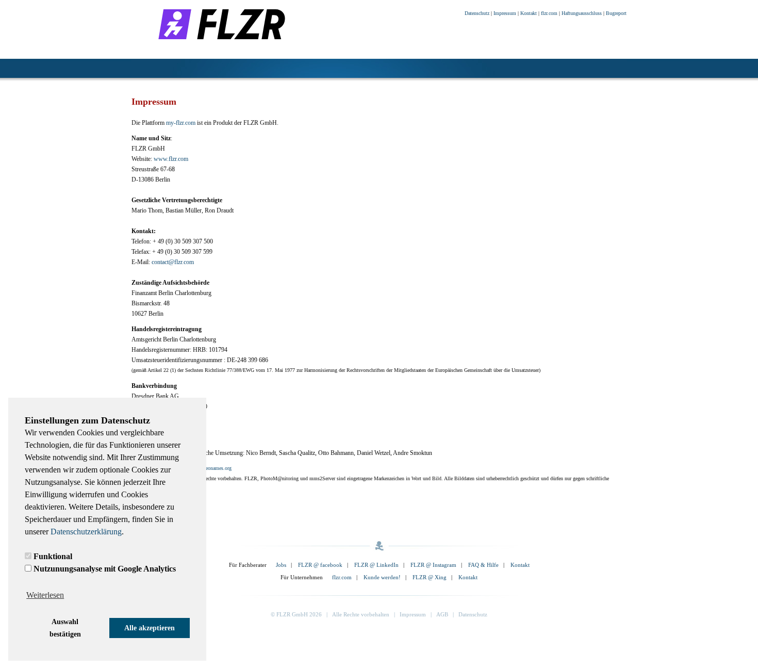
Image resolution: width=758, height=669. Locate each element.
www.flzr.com (171, 158)
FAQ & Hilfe (483, 565)
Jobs (281, 565)
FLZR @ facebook (320, 565)
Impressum (504, 13)
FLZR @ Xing (430, 577)
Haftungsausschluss (582, 13)
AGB (442, 614)
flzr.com (549, 13)
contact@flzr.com (173, 262)
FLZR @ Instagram (433, 565)
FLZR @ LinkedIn (376, 565)
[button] (65, 628)
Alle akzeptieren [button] (149, 628)
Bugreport (616, 13)
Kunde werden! (382, 577)
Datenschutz (477, 13)
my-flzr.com (180, 122)
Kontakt (528, 13)
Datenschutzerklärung (86, 531)
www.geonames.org (211, 468)
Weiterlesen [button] (45, 595)
